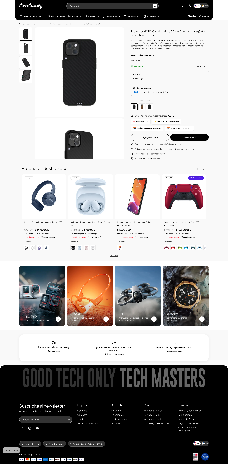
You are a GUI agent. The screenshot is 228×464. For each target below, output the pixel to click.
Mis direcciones (119, 419)
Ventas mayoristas (153, 410)
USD (198, 6)
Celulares (92, 16)
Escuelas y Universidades (156, 423)
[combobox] (111, 6)
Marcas (75, 16)
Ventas (148, 405)
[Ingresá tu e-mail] (68, 419)
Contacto (204, 16)
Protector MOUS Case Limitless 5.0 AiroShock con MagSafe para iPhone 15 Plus (74, 24)
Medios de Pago (185, 419)
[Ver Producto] (137, 196)
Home (21, 24)
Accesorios (151, 16)
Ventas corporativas (154, 419)
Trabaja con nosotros (87, 423)
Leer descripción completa (142, 55)
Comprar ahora (189, 137)
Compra (182, 405)
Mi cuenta (117, 405)
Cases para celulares (34, 24)
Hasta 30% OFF (58, 16)
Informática (133, 16)
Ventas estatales (152, 414)
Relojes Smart (111, 16)
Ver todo (114, 255)
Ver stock (201, 66)
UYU (206, 6)
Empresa (82, 405)
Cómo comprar (185, 414)
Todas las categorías (32, 16)
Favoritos (115, 423)
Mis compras (117, 414)
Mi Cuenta (116, 410)
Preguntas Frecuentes (188, 423)
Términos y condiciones (189, 410)
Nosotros (82, 410)
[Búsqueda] (155, 6)
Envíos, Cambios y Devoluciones (186, 429)
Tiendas (192, 16)
